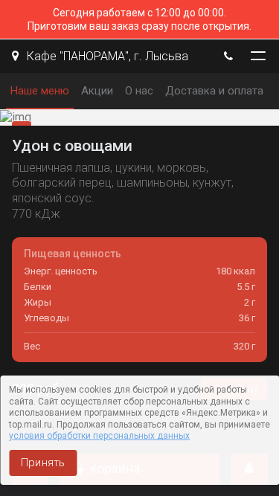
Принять (43, 462)
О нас (139, 90)
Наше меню (39, 90)
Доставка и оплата (214, 90)
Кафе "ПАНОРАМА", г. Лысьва (106, 56)
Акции (97, 90)
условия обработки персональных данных (99, 436)
